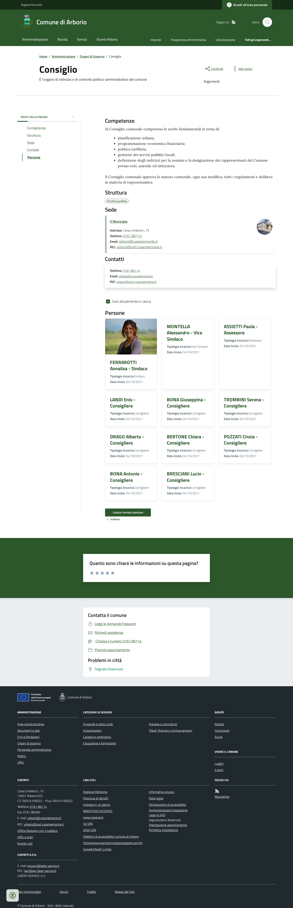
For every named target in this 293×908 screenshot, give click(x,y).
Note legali (156, 798)
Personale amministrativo (34, 749)
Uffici (20, 762)
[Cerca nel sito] (265, 22)
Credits (91, 891)
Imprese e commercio (163, 724)
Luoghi (219, 763)
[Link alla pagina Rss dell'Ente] (217, 791)
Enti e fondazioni (28, 736)
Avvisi (218, 736)
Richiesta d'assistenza (163, 830)
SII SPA (88, 823)
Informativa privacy (161, 791)
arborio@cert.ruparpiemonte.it (139, 247)
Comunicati (222, 730)
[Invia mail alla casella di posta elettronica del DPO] (43, 865)
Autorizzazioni (92, 730)
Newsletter (222, 796)
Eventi (219, 770)
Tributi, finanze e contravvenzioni (170, 730)
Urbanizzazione (225, 39)
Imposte (155, 39)
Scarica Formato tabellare (128, 512)
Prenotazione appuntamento (168, 825)
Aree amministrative (30, 724)
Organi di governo (29, 743)
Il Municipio (119, 221)
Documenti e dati (28, 730)
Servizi (82, 39)
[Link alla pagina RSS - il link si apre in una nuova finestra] (233, 22)
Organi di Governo (92, 56)
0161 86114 (132, 236)
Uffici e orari (25, 837)
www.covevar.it (93, 817)
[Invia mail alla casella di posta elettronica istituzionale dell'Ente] (44, 818)
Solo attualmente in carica (131, 301)
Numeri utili (24, 843)
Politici (21, 756)
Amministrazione (35, 39)
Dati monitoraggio (29, 891)
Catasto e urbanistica (97, 736)
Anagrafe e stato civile (98, 724)
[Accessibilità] (12, 895)
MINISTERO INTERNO (97, 811)
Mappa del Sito (125, 891)
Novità (62, 39)
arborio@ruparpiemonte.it (138, 241)
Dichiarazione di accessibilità (167, 804)
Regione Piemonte (31, 5)
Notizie (219, 724)
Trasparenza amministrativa (188, 39)
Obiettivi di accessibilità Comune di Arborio (111, 836)
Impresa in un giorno (96, 804)
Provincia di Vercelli (95, 798)
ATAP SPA (89, 830)
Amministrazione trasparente (168, 810)
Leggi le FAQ (157, 815)
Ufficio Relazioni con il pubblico (37, 830)
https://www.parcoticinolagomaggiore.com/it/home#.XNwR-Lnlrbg (113, 846)
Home (43, 56)
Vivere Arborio (107, 39)
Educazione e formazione (99, 743)
